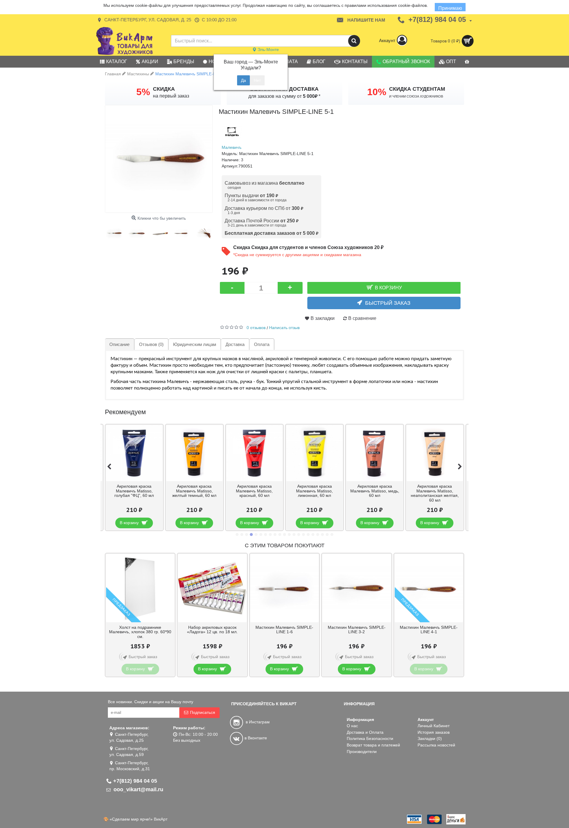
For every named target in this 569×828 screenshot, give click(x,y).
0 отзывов (256, 327)
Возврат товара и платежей (373, 745)
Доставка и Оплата (365, 732)
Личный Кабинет (434, 725)
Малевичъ (232, 147)
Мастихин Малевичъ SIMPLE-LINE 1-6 (284, 629)
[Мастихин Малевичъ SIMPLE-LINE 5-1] (159, 159)
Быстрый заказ (387, 303)
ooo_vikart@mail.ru (137, 789)
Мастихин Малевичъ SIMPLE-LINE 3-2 (357, 629)
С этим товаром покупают (285, 545)
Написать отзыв (284, 327)
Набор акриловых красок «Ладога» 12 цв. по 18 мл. (212, 629)
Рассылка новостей (436, 745)
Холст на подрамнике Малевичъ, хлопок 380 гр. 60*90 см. (140, 632)
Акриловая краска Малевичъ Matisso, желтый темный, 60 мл (194, 491)
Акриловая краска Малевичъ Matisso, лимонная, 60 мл (314, 491)
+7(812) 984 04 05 (135, 781)
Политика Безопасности (370, 738)
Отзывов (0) (151, 344)
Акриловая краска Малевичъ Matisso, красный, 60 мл (254, 491)
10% (376, 92)
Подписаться (202, 712)
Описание (119, 344)
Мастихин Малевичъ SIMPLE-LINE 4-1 (429, 629)
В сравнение (362, 318)
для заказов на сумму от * (284, 96)
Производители (362, 751)
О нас (352, 725)
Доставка (235, 344)
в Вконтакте (255, 738)
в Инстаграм (257, 721)
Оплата (261, 344)
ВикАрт (160, 819)
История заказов (434, 732)
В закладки (323, 318)
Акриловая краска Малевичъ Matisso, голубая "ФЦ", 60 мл (134, 491)
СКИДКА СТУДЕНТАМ (417, 89)
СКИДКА (164, 89)
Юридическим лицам (194, 344)
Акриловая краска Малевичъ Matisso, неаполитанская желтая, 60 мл (435, 493)
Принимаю (450, 8)
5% (143, 92)
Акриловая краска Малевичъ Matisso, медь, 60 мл (374, 491)
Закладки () (430, 738)
